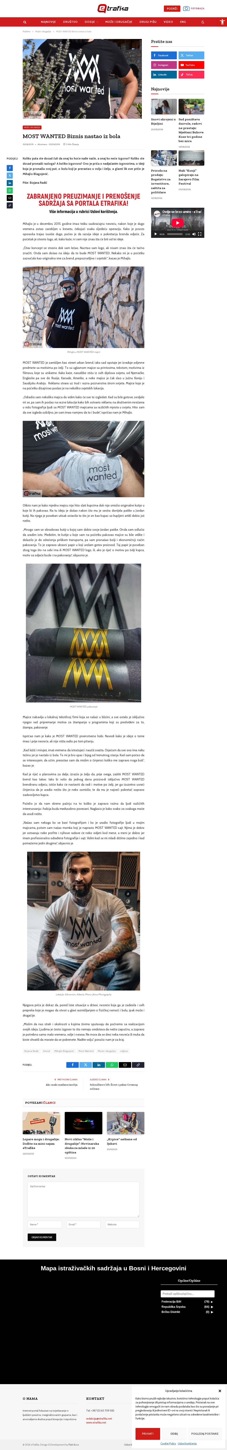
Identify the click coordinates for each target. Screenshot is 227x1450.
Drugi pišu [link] (148, 21)
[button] (220, 1391)
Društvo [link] (70, 21)
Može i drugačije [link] (118, 21)
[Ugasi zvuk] (194, 234)
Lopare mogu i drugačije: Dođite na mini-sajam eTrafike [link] (41, 1143)
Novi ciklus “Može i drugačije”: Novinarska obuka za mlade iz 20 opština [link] (82, 1145)
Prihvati (148, 1433)
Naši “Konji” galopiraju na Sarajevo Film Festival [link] (189, 177)
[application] (177, 223)
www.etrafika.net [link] (96, 1422)
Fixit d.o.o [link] (74, 1444)
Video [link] (168, 21)
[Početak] (155, 234)
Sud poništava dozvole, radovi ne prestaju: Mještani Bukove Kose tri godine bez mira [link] (191, 130)
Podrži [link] (172, 8)
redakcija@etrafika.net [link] (99, 1418)
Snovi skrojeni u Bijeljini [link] (163, 121)
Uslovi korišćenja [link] (187, 1443)
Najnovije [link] (48, 21)
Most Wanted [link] (86, 1051)
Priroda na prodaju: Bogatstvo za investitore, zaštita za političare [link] (160, 181)
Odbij (174, 1433)
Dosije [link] (90, 21)
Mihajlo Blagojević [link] (64, 1051)
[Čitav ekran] (199, 234)
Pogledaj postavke (204, 1433)
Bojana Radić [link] (31, 1051)
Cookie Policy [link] (168, 1443)
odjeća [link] (124, 1051)
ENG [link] (183, 21)
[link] (222, 22)
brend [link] (46, 1051)
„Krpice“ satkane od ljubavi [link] (122, 1141)
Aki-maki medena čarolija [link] (61, 1084)
